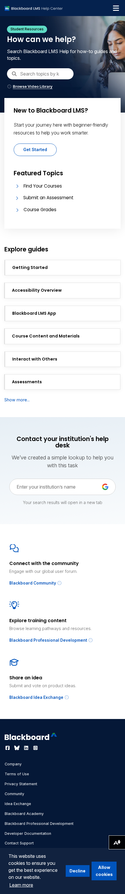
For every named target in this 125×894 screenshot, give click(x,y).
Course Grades (40, 210)
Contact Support (19, 843)
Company (13, 764)
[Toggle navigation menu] (116, 8)
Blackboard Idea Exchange (36, 697)
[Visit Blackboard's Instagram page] (35, 748)
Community (14, 794)
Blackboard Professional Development (48, 640)
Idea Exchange (18, 804)
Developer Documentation (28, 833)
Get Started (35, 149)
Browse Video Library (33, 86)
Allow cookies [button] (104, 871)
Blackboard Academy (24, 813)
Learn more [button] (21, 885)
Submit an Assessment (48, 198)
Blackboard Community (33, 583)
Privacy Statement (21, 784)
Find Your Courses (43, 186)
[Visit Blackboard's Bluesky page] (17, 748)
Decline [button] (77, 870)
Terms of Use (17, 774)
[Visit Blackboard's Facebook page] (8, 748)
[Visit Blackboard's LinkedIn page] (26, 748)
